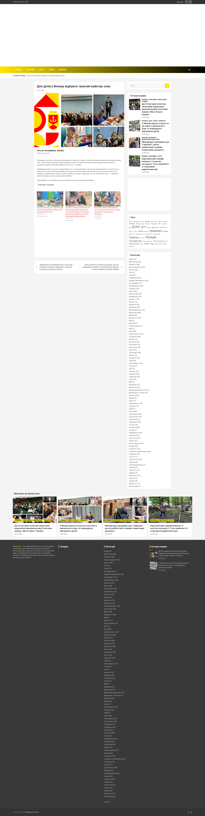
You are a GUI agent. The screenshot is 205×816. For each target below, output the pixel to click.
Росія (166, 241)
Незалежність (134, 403)
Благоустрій (133, 294)
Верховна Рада (140, 224)
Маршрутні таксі (140, 234)
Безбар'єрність (134, 286)
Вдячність (132, 305)
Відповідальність (135, 310)
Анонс (156, 221)
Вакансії (132, 302)
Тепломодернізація (136, 465)
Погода (132, 425)
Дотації (149, 227)
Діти (150, 121)
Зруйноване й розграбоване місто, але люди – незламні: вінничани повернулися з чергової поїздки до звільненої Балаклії (57, 267)
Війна (131, 315)
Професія (132, 435)
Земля (135, 231)
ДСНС (136, 227)
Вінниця (62, 70)
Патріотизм (133, 417)
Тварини (132, 462)
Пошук (167, 85)
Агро (152, 221)
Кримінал (156, 230)
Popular (40, 151)
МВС (130, 382)
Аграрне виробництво (137, 280)
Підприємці (133, 419)
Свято (141, 244)
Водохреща (154, 224)
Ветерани (147, 224)
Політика (30, 70)
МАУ (130, 234)
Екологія (132, 342)
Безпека (132, 288)
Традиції (132, 473)
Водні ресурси (134, 326)
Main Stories (133, 262)
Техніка (131, 467)
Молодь (132, 395)
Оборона (132, 406)
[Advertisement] (153, 35)
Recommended (50, 151)
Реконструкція (158, 241)
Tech (130, 272)
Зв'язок (132, 355)
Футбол (160, 244)
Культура (132, 374)
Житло (131, 350)
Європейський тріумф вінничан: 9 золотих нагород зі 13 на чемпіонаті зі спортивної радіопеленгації (155, 164)
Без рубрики (133, 283)
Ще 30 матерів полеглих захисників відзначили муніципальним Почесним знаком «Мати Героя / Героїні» (155, 109)
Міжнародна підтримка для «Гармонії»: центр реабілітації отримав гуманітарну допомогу (155, 146)
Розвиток (161, 121)
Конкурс (132, 371)
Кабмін (140, 231)
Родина (145, 101)
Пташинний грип (147, 241)
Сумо (155, 244)
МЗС (134, 234)
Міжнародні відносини (150, 139)
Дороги (132, 339)
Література (133, 377)
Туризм (131, 481)
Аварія (147, 221)
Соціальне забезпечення (138, 451)
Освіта (155, 121)
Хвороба (165, 244)
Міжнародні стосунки (137, 393)
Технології (132, 470)
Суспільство (133, 459)
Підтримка (153, 156)
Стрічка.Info (17, 546)
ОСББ (131, 409)
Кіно (130, 369)
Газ (159, 224)
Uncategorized (134, 278)
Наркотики (149, 234)
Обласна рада (156, 234)
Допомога (152, 137)
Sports (131, 270)
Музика (131, 398)
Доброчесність (134, 334)
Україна (18, 70)
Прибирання (133, 433)
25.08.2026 (145, 117)
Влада (131, 323)
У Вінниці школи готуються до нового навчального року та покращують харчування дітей (155, 127)
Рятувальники (134, 244)
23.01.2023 (40, 90)
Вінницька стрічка (32, 812)
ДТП (143, 227)
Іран (143, 221)
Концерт (146, 231)
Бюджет (132, 224)
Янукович (131, 246)
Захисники (153, 99)
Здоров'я (132, 358)
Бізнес (131, 291)
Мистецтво (133, 387)
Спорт (42, 70)
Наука (131, 401)
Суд (151, 244)
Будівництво (133, 297)
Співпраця (132, 454)
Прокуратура (135, 241)
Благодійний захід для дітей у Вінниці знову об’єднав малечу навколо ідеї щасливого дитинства (50, 210)
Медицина (133, 385)
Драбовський (155, 227)
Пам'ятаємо (162, 99)
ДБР (130, 227)
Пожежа (134, 237)
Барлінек (165, 221)
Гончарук (164, 224)
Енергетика (133, 347)
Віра (130, 321)
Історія (131, 366)
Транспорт (133, 475)
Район (52, 70)
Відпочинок (133, 313)
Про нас (180, 2)
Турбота (132, 478)
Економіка (133, 345)
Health (131, 259)
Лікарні (165, 231)
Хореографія (133, 486)
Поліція (150, 237)
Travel (131, 275)
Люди (131, 379)
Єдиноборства (137, 221)
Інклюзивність (134, 363)
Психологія (133, 438)
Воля (131, 329)
